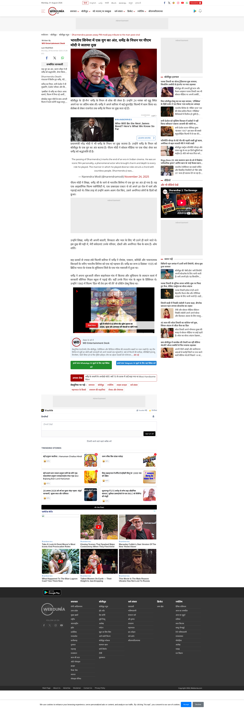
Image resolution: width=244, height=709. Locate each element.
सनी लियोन (103, 649)
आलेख (101, 623)
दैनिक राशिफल (181, 606)
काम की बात (75, 657)
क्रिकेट (130, 11)
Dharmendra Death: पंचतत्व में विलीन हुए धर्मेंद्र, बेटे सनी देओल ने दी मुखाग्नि (53, 78)
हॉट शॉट (102, 610)
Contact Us (88, 688)
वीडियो (167, 180)
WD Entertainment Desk (53, 43)
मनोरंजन (44, 34)
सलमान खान (103, 644)
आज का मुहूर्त (180, 615)
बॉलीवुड (84, 11)
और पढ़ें (136, 355)
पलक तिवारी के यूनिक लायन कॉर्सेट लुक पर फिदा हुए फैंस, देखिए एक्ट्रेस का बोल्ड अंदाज (181, 285)
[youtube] (182, 3)
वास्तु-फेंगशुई (180, 627)
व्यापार (73, 674)
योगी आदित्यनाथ (76, 606)
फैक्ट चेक (74, 670)
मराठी (107, 3)
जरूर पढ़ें (168, 259)
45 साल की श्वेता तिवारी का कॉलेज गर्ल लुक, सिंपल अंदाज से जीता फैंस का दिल (179, 324)
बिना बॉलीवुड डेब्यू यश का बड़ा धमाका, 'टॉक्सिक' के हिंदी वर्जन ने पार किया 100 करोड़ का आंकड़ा (181, 103)
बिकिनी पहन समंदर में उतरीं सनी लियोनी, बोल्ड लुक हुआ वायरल (182, 265)
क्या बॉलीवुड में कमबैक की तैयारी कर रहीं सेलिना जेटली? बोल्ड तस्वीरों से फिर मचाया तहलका (180, 344)
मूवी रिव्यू (102, 619)
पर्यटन (101, 627)
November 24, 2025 (136, 176)
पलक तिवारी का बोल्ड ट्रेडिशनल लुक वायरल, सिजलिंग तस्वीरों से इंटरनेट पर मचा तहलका (179, 83)
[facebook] (165, 3)
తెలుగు (113, 3)
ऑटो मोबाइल (75, 661)
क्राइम (73, 666)
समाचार (73, 11)
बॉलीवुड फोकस (104, 640)
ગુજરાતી (138, 3)
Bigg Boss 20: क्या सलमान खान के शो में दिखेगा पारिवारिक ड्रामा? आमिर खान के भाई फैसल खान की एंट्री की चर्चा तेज (181, 162)
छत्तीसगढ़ (74, 640)
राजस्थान (74, 653)
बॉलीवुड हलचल (171, 77)
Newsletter (194, 3)
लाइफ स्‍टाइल (122, 384)
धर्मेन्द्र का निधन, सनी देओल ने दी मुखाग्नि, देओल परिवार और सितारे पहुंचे (54, 85)
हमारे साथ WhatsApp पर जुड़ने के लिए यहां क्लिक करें (91, 365)
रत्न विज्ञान (179, 653)
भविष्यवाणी (132, 610)
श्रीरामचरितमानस (155, 11)
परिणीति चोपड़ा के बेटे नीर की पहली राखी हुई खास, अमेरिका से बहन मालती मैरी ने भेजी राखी (181, 142)
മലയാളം (122, 3)
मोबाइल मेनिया (76, 678)
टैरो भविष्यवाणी (181, 632)
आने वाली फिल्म (104, 636)
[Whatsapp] (187, 3)
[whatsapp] (62, 58)
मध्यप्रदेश (74, 636)
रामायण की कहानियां (97, 389)
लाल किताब (180, 623)
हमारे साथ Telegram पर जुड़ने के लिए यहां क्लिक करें (136, 363)
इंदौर (72, 627)
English (93, 3)
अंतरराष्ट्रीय (74, 623)
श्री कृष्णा (131, 619)
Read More (92, 325)
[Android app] (52, 592)
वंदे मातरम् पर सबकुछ (102, 11)
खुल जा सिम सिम (105, 632)
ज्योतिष (140, 11)
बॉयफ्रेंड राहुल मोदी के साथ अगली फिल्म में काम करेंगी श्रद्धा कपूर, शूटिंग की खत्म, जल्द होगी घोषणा (54, 100)
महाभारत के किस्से (79, 389)
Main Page (46, 688)
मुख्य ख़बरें (74, 615)
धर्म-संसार (119, 11)
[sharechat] (174, 3)
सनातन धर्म (132, 615)
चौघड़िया (179, 640)
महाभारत (131, 627)
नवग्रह (178, 649)
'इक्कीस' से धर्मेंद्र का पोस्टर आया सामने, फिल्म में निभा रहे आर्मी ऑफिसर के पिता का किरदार (53, 93)
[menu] (43, 11)
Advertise (66, 688)
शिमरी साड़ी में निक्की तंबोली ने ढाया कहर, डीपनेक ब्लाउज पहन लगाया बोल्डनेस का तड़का (181, 304)
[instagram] (178, 3)
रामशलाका (179, 636)
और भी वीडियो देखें (169, 185)
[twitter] (169, 3)
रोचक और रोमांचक (115, 389)
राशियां (178, 619)
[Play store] (195, 10)
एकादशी (131, 606)
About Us (56, 688)
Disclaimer (77, 688)
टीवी (100, 653)
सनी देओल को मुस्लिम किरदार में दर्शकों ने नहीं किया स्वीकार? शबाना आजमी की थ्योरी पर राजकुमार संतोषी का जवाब (179, 122)
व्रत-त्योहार (131, 632)
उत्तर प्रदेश (74, 610)
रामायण (131, 623)
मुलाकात (102, 657)
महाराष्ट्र (73, 649)
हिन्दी (85, 3)
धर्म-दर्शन (131, 636)
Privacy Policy (100, 688)
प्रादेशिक (74, 632)
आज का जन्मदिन (182, 610)
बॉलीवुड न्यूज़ (64, 34)
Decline (198, 704)
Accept (186, 704)
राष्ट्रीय (73, 619)
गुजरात (73, 644)
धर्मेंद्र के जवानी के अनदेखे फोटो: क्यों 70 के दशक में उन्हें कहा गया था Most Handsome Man (120, 378)
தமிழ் (100, 3)
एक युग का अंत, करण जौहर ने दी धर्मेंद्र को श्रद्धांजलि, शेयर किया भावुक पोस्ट (54, 70)
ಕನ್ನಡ (131, 3)
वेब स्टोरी (102, 615)
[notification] (200, 10)
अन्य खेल (160, 606)
